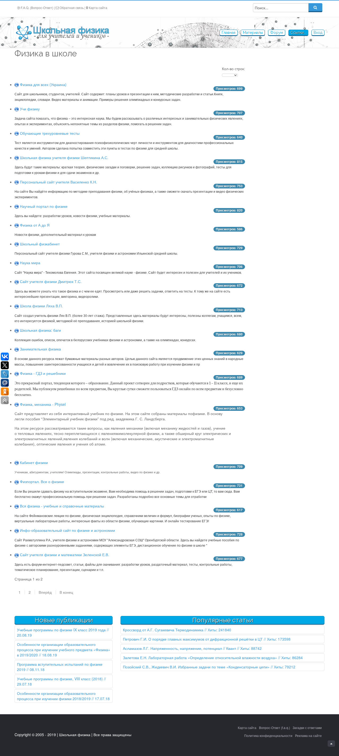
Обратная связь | (72, 7)
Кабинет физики (34, 462)
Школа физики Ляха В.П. (41, 305)
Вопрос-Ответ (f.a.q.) (274, 727)
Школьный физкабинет (40, 243)
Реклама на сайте (308, 735)
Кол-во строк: (233, 68)
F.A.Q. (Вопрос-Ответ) (37, 7)
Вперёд (45, 592)
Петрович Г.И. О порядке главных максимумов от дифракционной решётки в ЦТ (193, 639)
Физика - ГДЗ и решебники (43, 373)
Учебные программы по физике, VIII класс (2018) (60, 678)
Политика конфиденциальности (268, 735)
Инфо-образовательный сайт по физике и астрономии (67, 530)
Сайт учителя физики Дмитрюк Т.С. (51, 281)
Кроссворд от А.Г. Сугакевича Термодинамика (163, 629)
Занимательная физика (40, 349)
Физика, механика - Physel (43, 404)
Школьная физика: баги (40, 330)
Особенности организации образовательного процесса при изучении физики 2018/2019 (56, 696)
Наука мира (30, 262)
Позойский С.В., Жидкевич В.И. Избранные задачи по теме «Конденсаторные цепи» (196, 666)
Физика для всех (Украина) (43, 84)
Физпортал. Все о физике (42, 481)
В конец (66, 592)
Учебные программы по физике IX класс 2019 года (61, 629)
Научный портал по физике (44, 206)
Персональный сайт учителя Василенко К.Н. (58, 181)
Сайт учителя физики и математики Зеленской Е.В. (64, 554)
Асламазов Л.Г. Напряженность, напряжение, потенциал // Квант (179, 648)
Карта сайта (98, 7)
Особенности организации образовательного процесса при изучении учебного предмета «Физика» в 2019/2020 (63, 650)
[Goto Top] (331, 743)
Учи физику (30, 108)
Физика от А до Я (35, 225)
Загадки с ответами (307, 727)
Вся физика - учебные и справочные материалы (62, 505)
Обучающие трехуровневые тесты (49, 133)
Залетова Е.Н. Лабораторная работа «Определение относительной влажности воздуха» (200, 657)
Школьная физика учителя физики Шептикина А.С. (64, 157)
